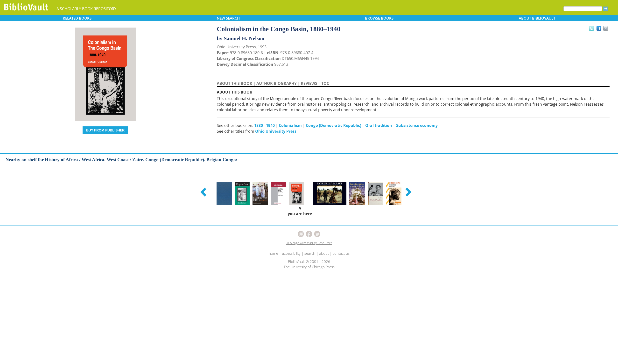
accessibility (291, 253)
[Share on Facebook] (600, 29)
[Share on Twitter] (591, 28)
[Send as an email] (606, 28)
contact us (341, 253)
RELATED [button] (77, 18)
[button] (204, 192)
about (324, 253)
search (309, 253)
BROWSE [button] (379, 18)
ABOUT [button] (537, 18)
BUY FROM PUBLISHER (105, 130)
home (273, 253)
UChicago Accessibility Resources (309, 243)
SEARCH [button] (228, 18)
